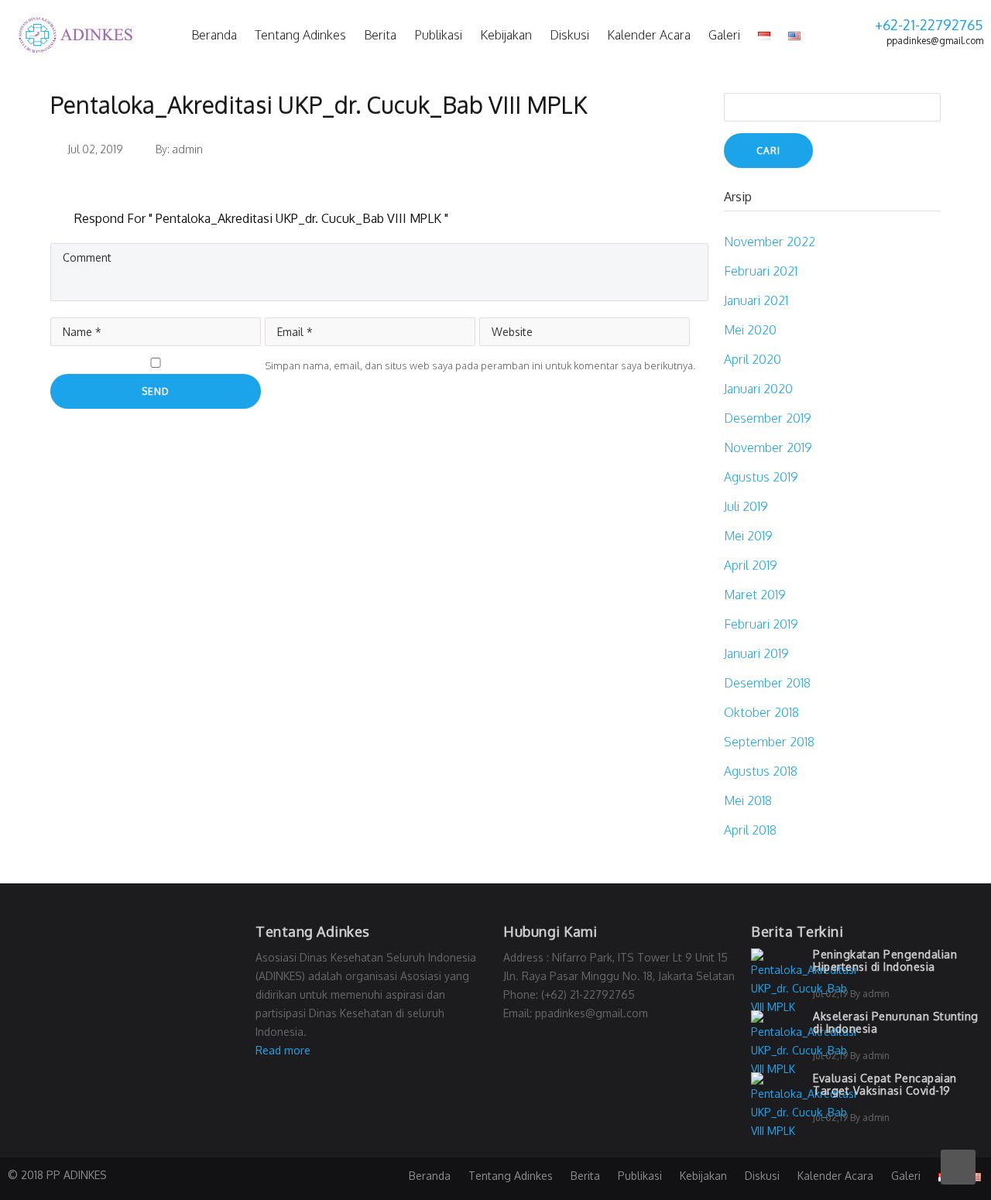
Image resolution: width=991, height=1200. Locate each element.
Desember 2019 (767, 418)
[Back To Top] (958, 1167)
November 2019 (768, 447)
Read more (282, 1050)
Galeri (724, 35)
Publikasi (438, 35)
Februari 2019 (761, 624)
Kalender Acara (649, 35)
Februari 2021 (760, 271)
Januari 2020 (758, 388)
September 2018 (769, 741)
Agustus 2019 (761, 477)
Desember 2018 (767, 683)
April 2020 (752, 359)
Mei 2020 (750, 330)
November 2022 (769, 241)
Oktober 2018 (761, 712)
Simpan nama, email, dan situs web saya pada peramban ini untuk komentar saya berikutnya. (480, 365)
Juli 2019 (746, 506)
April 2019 (750, 565)
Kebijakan (506, 35)
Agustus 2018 (760, 771)
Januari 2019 (756, 653)
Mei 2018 (748, 800)
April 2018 (750, 830)
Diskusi (569, 35)
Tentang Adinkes (300, 35)
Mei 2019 (748, 535)
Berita (380, 35)
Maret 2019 (755, 594)
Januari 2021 (756, 300)
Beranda (214, 35)
